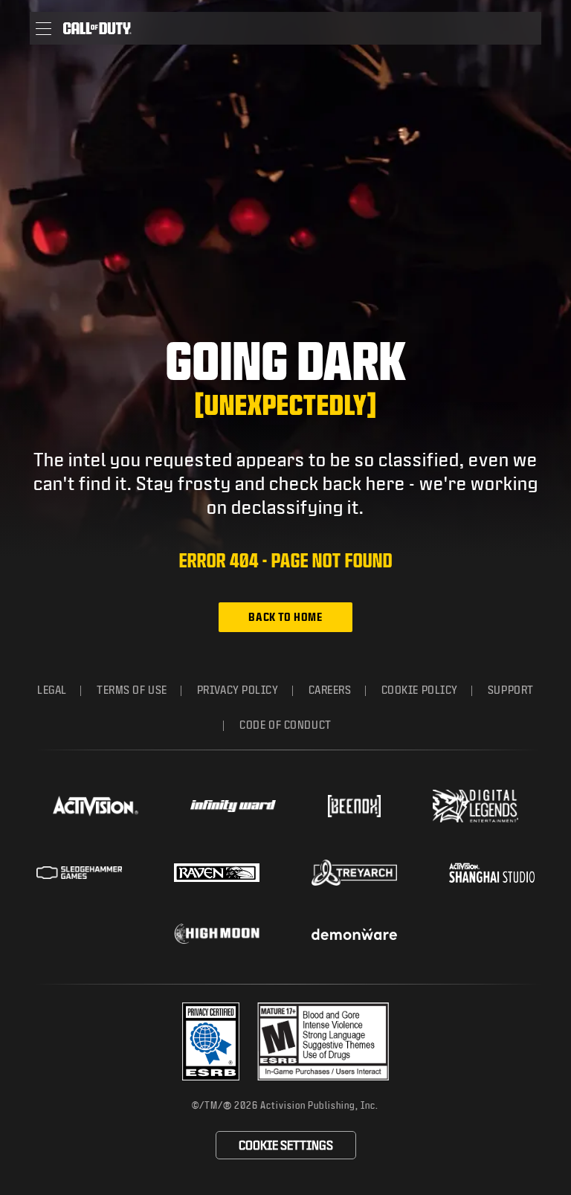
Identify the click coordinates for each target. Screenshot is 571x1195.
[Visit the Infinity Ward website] (233, 806)
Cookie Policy (419, 689)
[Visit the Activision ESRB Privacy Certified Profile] (211, 1041)
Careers (330, 689)
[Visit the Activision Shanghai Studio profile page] (492, 872)
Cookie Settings (286, 1144)
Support (511, 689)
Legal (52, 689)
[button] (43, 28)
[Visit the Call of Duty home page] (97, 28)
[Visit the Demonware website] (354, 934)
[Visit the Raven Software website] (216, 873)
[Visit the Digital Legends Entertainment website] (475, 806)
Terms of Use (132, 689)
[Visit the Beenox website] (354, 806)
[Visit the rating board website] (323, 1041)
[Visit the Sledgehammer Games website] (79, 872)
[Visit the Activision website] (95, 806)
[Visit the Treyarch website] (354, 873)
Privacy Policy (238, 689)
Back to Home (285, 616)
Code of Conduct (285, 724)
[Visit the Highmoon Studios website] (216, 933)
